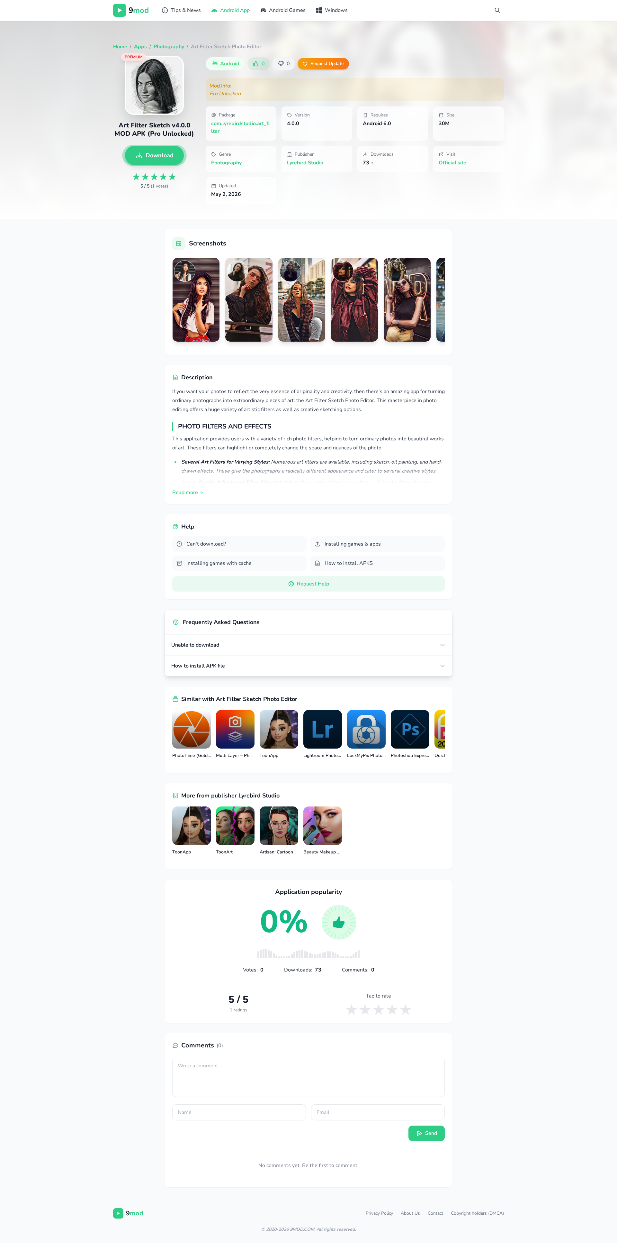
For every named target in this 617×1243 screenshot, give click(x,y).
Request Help (313, 583)
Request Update (327, 63)
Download (160, 155)
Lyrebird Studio (305, 162)
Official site (452, 162)
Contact (435, 1213)
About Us (410, 1213)
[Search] (497, 10)
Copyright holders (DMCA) (477, 1213)
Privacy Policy (379, 1213)
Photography (226, 162)
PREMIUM (133, 57)
